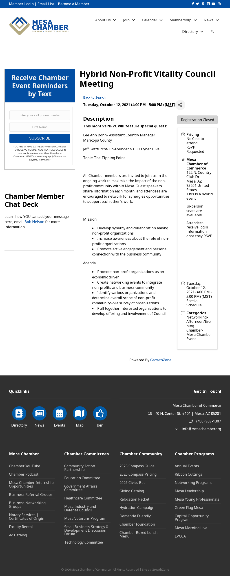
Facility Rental (21, 526)
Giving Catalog (131, 490)
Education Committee (82, 477)
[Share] (180, 105)
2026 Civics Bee (132, 482)
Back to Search (94, 97)
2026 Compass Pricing (138, 474)
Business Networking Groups (27, 504)
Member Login (21, 3)
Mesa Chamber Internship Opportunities (31, 484)
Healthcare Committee (83, 498)
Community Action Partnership (79, 467)
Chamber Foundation (137, 524)
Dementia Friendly (135, 515)
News (208, 20)
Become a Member (73, 3)
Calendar (149, 20)
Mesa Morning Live (191, 527)
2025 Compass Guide (137, 465)
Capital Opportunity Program (192, 517)
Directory (190, 31)
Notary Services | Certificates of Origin (26, 516)
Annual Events (187, 465)
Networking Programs (193, 482)
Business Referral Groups (31, 494)
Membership (180, 20)
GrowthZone (160, 359)
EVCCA (180, 536)
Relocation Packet (134, 499)
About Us (103, 20)
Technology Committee (83, 542)
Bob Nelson (34, 221)
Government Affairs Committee (80, 488)
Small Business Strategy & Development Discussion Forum (86, 530)
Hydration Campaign (136, 507)
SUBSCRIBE (40, 138)
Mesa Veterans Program (84, 518)
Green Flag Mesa (189, 507)
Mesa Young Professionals (197, 499)
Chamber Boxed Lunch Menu (138, 534)
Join (126, 20)
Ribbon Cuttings (188, 474)
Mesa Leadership (189, 490)
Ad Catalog (18, 535)
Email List (46, 3)
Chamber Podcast (23, 474)
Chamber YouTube (24, 465)
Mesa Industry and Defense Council (80, 508)
